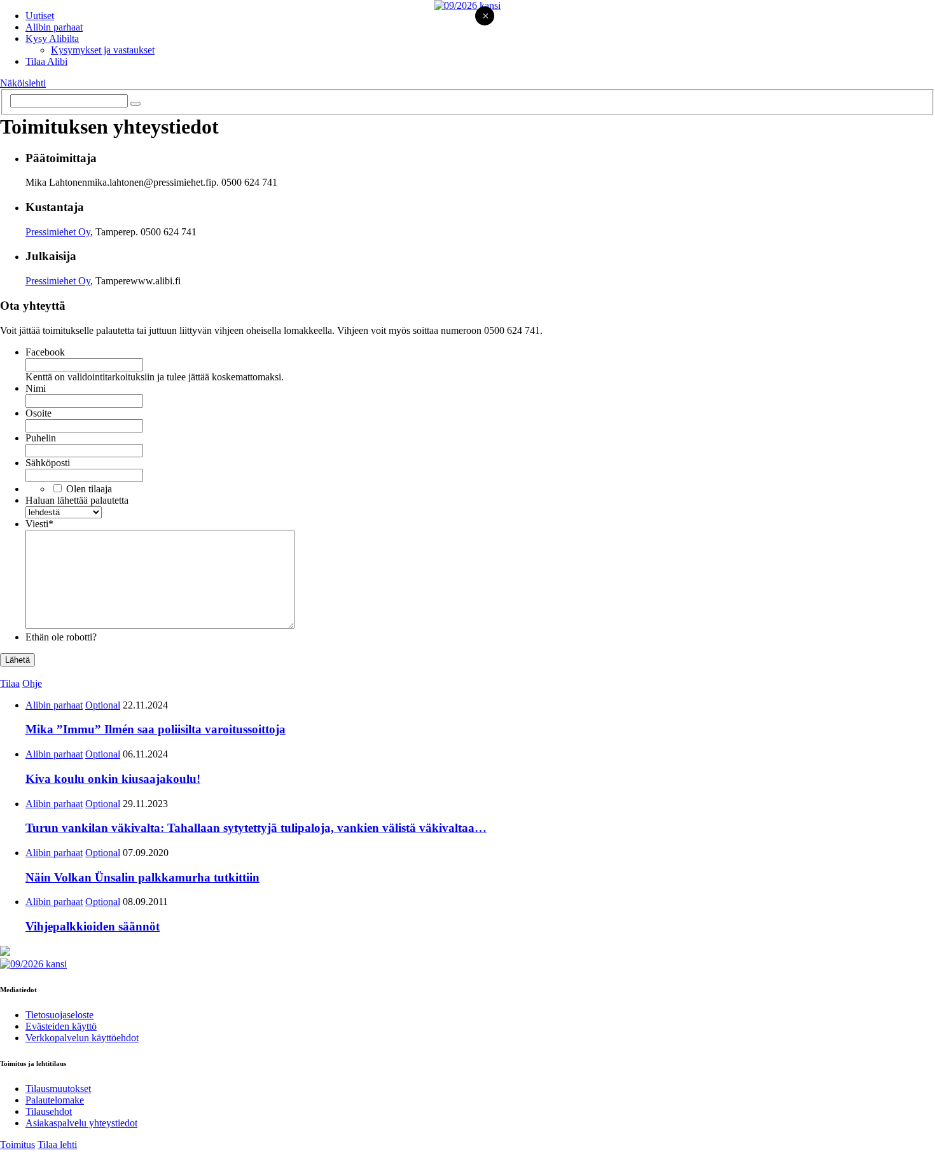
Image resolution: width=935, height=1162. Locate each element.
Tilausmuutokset (58, 1088)
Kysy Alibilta (52, 38)
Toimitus (17, 1144)
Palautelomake (54, 1100)
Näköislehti (23, 83)
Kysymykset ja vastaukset (103, 50)
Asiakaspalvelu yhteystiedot (81, 1122)
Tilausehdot (48, 1111)
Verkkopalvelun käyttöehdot (82, 1037)
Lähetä (17, 660)
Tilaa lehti (57, 1144)
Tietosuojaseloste (59, 1014)
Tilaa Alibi (46, 61)
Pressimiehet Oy (57, 231)
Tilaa (10, 683)
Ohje (32, 683)
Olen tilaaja (89, 488)
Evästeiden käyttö (61, 1026)
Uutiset (39, 15)
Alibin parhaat (54, 27)
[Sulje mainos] (485, 17)
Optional (102, 705)
